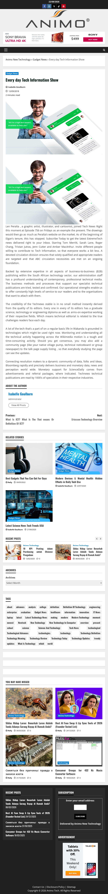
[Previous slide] (97, 538)
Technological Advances (17, 633)
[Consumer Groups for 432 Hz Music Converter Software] (78, 750)
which (41, 643)
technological (94, 628)
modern (64, 617)
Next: (87, 417)
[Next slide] (100, 538)
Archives (10, 577)
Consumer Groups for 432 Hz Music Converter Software (78, 772)
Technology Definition (90, 633)
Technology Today (59, 638)
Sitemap (71, 886)
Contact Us (38, 886)
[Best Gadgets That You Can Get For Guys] (29, 459)
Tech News (74, 628)
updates (10, 643)
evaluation (25, 612)
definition (54, 607)
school (10, 628)
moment (96, 617)
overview (84, 622)
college (43, 607)
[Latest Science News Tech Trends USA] (29, 506)
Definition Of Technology (74, 607)
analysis (32, 607)
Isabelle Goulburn (20, 393)
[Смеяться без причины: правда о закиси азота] (29, 750)
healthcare (55, 612)
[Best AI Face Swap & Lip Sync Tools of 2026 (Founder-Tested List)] (78, 703)
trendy (97, 638)
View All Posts (18, 405)
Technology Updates (81, 638)
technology (65, 633)
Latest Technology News (36, 617)
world (50, 643)
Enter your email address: (80, 812)
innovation (84, 612)
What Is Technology (26, 643)
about (9, 607)
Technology (63, 763)
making (54, 617)
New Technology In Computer (62, 622)
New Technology (38, 622)
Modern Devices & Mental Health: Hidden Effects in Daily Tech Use (78, 480)
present (96, 622)
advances (20, 607)
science (25, 628)
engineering (94, 607)
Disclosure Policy (56, 886)
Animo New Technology (18, 59)
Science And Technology (49, 628)
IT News (96, 612)
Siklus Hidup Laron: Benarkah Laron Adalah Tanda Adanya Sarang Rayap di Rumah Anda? (15, 552)
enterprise (12, 612)
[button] (6, 50)
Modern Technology (80, 617)
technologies (44, 633)
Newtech (22, 622)
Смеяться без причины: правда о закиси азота (29, 772)
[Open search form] (104, 50)
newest (10, 622)
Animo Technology (33, 545)
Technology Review (38, 638)
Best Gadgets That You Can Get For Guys (26, 478)
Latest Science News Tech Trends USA (25, 525)
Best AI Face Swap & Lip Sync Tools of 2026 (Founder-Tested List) (65, 552)
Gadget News (40, 59)
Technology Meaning (16, 638)
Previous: (30, 419)
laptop (10, 617)
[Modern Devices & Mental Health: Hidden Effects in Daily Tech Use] (78, 459)
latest (19, 617)
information (70, 612)
